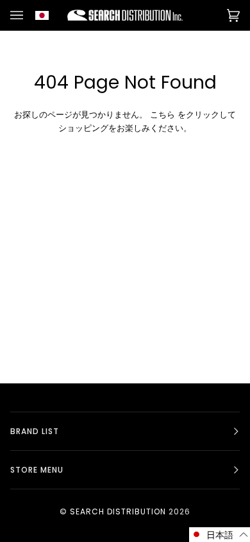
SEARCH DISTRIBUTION (118, 511)
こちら (162, 115)
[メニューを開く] (18, 15)
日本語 (49, 15)
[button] (219, 534)
